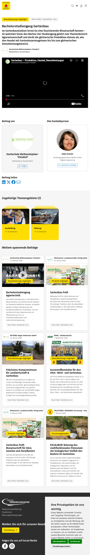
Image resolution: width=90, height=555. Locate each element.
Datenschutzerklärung (11, 509)
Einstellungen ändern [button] (61, 546)
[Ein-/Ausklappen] (86, 5)
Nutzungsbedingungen (12, 515)
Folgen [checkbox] (24, 166)
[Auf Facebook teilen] (13, 182)
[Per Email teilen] (19, 182)
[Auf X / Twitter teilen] (9, 182)
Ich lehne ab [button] (75, 541)
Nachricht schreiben (69, 165)
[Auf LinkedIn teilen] (4, 182)
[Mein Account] (81, 5)
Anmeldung (9, 530)
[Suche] (72, 5)
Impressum (7, 512)
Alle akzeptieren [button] (59, 541)
